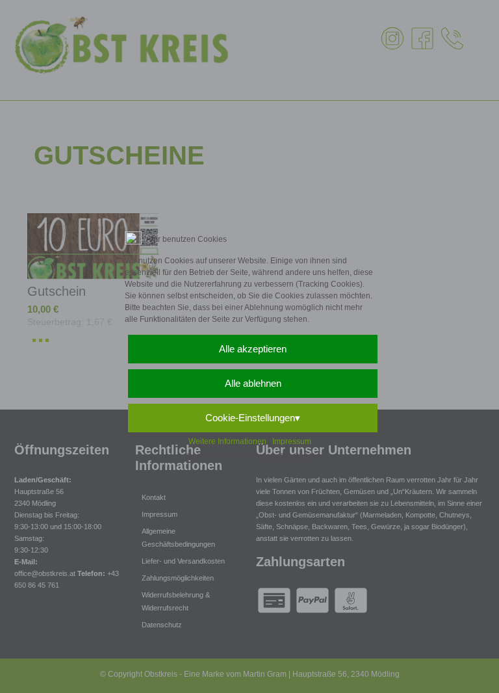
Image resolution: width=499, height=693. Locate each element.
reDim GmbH (293, 456)
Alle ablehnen (253, 383)
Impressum (291, 441)
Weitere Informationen (227, 441)
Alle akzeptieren (253, 348)
